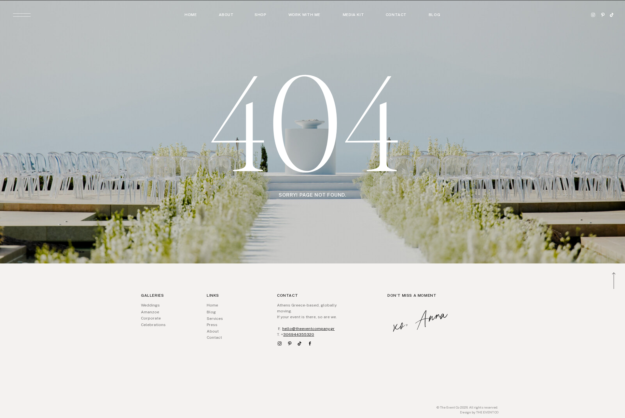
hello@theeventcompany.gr (308, 328)
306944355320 (298, 334)
